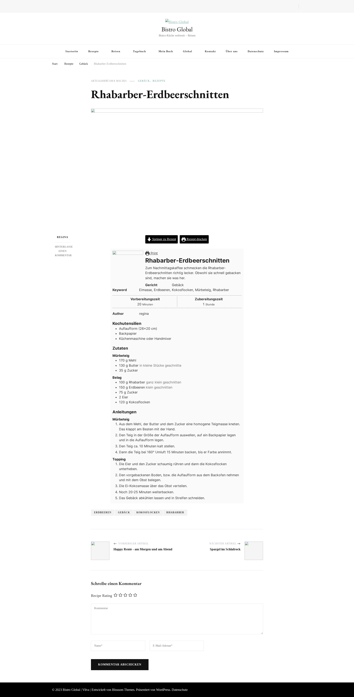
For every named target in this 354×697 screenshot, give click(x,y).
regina (62, 237)
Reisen (115, 51)
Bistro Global (177, 29)
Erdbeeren (102, 512)
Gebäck (144, 80)
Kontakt (210, 51)
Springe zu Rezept (163, 239)
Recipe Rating (101, 596)
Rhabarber (175, 512)
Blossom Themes (123, 689)
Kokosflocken (148, 512)
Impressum (281, 51)
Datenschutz (256, 51)
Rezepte (93, 51)
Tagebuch (139, 51)
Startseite (71, 51)
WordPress (163, 689)
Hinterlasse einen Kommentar (64, 251)
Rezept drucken (196, 239)
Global (187, 51)
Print (154, 253)
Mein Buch (166, 51)
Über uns (232, 51)
